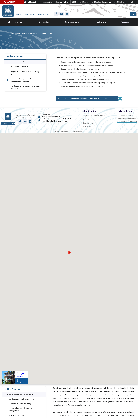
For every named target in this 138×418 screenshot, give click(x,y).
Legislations (87, 126)
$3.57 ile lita (73, 2)
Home (13, 34)
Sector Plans (87, 120)
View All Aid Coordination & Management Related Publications (82, 98)
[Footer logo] (8, 116)
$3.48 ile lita (116, 2)
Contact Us (5, 123)
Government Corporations (127, 121)
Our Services (22, 34)
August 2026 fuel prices (49, 2)
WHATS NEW (9, 2)
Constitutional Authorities (126, 118)
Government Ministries (125, 115)
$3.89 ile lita (93, 2)
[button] (17, 22)
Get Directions (20, 381)
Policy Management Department (42, 34)
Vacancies (125, 22)
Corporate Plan (88, 123)
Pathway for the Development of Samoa (94, 116)
